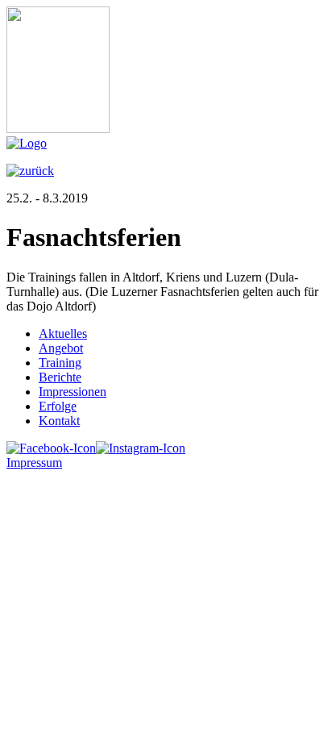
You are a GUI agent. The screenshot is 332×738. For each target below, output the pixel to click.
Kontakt (59, 420)
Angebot (61, 348)
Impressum (34, 462)
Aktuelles (63, 333)
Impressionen (72, 391)
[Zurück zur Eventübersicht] (30, 170)
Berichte (60, 377)
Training (60, 362)
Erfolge (58, 406)
